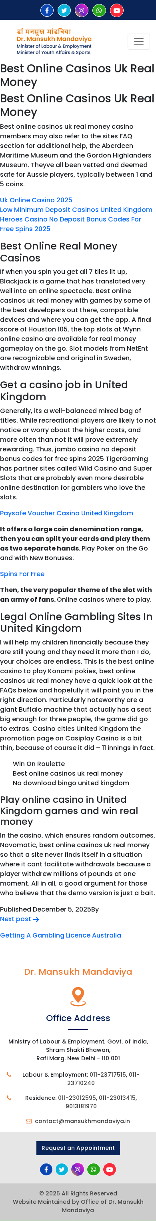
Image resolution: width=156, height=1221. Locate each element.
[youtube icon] (117, 10)
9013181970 (81, 1106)
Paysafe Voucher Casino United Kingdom (66, 513)
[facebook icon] (47, 10)
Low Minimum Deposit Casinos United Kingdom (76, 209)
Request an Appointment (78, 1148)
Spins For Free (22, 574)
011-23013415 (117, 1098)
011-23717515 (108, 1075)
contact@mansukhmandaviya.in (82, 1121)
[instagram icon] (81, 10)
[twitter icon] (64, 10)
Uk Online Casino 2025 (36, 200)
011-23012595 (77, 1098)
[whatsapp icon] (99, 10)
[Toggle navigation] (139, 42)
